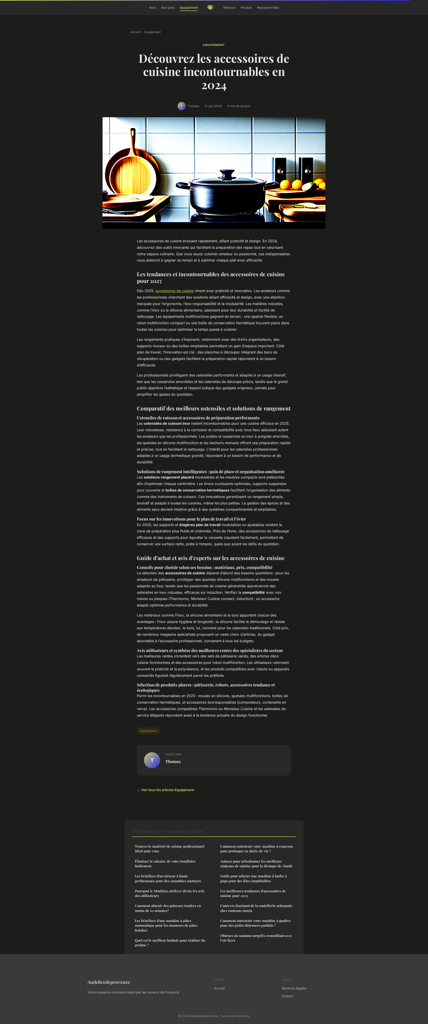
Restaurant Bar (268, 7)
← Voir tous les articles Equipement (165, 790)
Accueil (135, 32)
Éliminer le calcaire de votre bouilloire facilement (165, 863)
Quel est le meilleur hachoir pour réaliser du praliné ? (170, 942)
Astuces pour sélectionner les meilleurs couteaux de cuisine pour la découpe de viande (256, 863)
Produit (246, 7)
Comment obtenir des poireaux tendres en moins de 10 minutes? (168, 908)
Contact (287, 996)
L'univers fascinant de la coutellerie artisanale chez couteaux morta (256, 908)
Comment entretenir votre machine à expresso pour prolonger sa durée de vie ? (256, 848)
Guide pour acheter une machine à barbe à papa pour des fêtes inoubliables (253, 878)
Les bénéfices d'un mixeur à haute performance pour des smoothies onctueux (168, 878)
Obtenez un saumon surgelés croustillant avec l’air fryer (256, 937)
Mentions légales (294, 988)
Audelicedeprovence (108, 982)
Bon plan (168, 7)
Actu (152, 7)
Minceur (229, 7)
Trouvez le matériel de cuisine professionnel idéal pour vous (169, 848)
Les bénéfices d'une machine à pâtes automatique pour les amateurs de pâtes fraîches (166, 925)
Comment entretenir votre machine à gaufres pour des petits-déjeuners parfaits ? (255, 923)
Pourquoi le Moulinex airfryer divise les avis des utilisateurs (169, 893)
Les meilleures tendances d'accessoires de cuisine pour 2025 (253, 893)
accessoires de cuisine (174, 290)
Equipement (189, 7)
